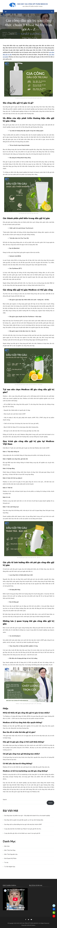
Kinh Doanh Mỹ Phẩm (10, 858)
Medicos (33, 925)
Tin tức (6, 862)
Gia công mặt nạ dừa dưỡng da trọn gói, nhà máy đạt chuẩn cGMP (23, 824)
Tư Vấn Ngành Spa (9, 866)
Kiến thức (7, 846)
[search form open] (51, 11)
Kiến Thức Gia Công (9, 850)
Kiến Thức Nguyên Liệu (11, 854)
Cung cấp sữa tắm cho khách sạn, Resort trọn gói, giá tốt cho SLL (22, 829)
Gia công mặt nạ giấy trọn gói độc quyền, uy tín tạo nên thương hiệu (23, 820)
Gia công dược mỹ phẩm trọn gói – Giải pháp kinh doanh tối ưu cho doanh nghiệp (27, 815)
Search (5, 799)
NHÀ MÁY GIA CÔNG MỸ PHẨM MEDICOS (32, 4)
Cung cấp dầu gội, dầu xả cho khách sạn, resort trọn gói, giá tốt (22, 833)
